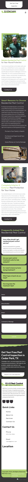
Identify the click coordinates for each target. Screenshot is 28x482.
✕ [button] (26, 472)
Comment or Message (7, 321)
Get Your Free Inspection (14, 4)
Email (3, 312)
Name (3, 294)
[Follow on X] (7, 401)
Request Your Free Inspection (13, 374)
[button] (21, 479)
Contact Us (9, 90)
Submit (14, 337)
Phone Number (5, 303)
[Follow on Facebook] (4, 401)
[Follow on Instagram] (11, 401)
